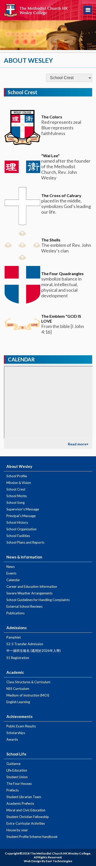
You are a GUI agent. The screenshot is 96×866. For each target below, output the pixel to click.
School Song (15, 503)
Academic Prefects (20, 803)
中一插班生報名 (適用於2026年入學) (33, 651)
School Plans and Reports (25, 542)
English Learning (18, 702)
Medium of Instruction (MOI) (27, 695)
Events (11, 573)
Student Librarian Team (23, 797)
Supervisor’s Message (22, 509)
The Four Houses (19, 784)
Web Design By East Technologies (48, 861)
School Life (16, 754)
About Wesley (19, 466)
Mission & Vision (18, 483)
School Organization (21, 529)
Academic (15, 672)
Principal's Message (21, 516)
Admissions (16, 627)
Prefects (12, 790)
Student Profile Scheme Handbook (32, 837)
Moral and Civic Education (25, 810)
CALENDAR (21, 359)
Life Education (16, 770)
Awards (12, 739)
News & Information (24, 557)
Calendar (13, 580)
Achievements (19, 716)
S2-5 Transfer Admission (24, 644)
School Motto (16, 496)
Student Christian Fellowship (27, 817)
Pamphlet (13, 637)
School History (17, 522)
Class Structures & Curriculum (28, 682)
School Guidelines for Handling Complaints (38, 600)
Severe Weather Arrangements (29, 593)
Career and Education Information (31, 586)
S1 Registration (17, 658)
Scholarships (15, 733)
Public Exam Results (21, 726)
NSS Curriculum (17, 689)
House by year (17, 830)
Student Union (17, 777)
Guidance (13, 764)
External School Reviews (24, 606)
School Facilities (18, 536)
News (10, 567)
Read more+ (78, 444)
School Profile (16, 476)
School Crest (15, 489)
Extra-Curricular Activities (25, 823)
